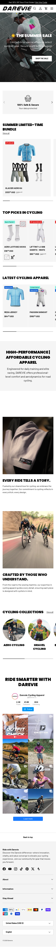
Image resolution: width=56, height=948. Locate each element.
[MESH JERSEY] (15, 297)
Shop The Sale (42, 58)
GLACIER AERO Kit (13, 188)
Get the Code (41, 2)
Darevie (10, 940)
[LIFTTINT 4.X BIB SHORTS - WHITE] (41, 232)
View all (6, 133)
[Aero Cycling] (14, 630)
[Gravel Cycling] (39, 630)
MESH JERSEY (10, 312)
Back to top (28, 837)
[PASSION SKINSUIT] (41, 297)
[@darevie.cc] (15, 696)
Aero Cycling (14, 645)
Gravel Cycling (39, 647)
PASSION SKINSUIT (38, 312)
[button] (46, 8)
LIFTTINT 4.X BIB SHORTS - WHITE (37, 248)
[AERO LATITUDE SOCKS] (15, 232)
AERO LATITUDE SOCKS (15, 246)
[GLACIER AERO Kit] (26, 163)
